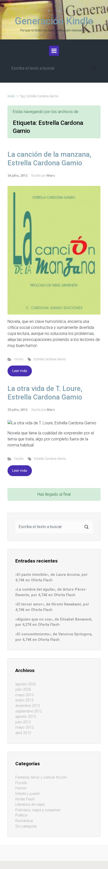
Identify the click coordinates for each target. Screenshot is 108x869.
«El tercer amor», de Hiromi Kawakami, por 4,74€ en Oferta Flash (52, 607)
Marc (51, 175)
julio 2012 (23, 722)
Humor (18, 359)
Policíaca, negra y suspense (37, 810)
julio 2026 (23, 689)
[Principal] (54, 50)
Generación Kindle (54, 21)
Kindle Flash (25, 799)
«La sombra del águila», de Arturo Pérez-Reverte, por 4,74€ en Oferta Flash (51, 592)
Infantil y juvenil (27, 794)
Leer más (19, 371)
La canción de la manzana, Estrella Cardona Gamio (49, 158)
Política (21, 815)
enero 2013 (24, 700)
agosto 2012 (25, 716)
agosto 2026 (25, 684)
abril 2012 (23, 733)
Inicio (11, 96)
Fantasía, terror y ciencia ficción (41, 777)
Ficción (19, 459)
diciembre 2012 (27, 706)
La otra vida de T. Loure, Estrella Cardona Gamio (45, 392)
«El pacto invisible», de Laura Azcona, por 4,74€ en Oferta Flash (51, 577)
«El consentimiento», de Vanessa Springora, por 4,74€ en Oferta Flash (53, 637)
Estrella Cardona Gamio (50, 359)
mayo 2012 (24, 727)
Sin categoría (25, 826)
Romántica (24, 821)
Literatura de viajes (30, 804)
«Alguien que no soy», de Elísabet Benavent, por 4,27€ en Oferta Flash (53, 622)
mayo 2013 (24, 695)
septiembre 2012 (28, 711)
